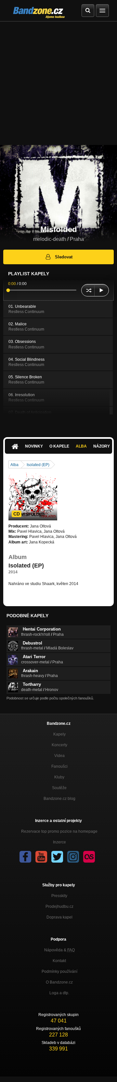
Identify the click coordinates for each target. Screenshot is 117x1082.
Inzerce (59, 842)
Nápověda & (59, 950)
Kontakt (59, 960)
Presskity (59, 895)
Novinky (34, 446)
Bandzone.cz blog (59, 798)
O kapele (59, 446)
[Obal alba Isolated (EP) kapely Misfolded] (32, 496)
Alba (81, 446)
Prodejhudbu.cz (59, 906)
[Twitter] (57, 857)
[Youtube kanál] (41, 857)
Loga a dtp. (59, 993)
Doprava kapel (59, 917)
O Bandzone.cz (59, 982)
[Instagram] (73, 857)
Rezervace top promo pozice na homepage (59, 831)
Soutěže (59, 788)
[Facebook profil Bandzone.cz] (25, 857)
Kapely (59, 734)
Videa (59, 755)
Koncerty (59, 745)
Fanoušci (59, 766)
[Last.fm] (89, 857)
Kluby (59, 777)
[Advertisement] (58, 83)
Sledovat (63, 256)
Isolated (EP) (38, 465)
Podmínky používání (59, 971)
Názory (101, 446)
